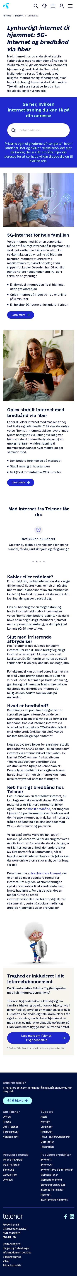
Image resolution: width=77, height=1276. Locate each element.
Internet (19, 16)
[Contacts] (44, 6)
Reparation (47, 1147)
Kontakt (45, 1122)
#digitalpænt (10, 1137)
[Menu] (71, 6)
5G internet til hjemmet (54, 1200)
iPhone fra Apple (12, 1160)
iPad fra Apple (11, 1165)
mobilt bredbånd (38, 809)
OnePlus (8, 1180)
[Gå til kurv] (53, 6)
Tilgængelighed (12, 1257)
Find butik (46, 1132)
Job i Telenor (10, 1127)
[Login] (61, 6)
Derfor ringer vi (11, 1244)
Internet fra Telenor (52, 1190)
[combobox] (38, 130)
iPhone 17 (46, 1160)
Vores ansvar (10, 1132)
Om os (7, 1117)
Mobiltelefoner (49, 1175)
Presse (7, 1122)
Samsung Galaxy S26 (53, 1185)
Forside (7, 16)
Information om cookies (17, 1252)
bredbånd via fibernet (46, 873)
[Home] (6, 6)
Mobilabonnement (51, 1180)
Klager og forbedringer (16, 1248)
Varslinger (46, 1127)
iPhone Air (46, 1165)
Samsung (8, 1170)
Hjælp (44, 1117)
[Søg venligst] (36, 6)
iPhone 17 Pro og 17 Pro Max (57, 1170)
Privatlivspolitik (12, 1265)
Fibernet (45, 1195)
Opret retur (47, 1142)
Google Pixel (10, 1175)
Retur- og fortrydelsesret (55, 1137)
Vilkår (6, 1261)
